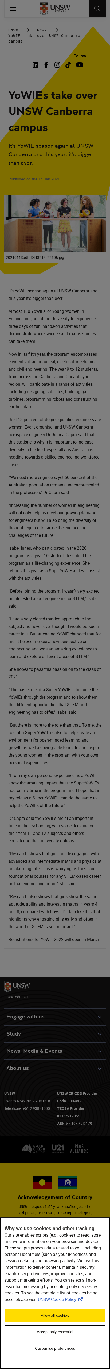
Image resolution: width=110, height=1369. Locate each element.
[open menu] (13, 8)
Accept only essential (55, 1332)
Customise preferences (55, 1348)
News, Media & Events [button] (34, 1051)
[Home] (55, 8)
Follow (79, 55)
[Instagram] (57, 65)
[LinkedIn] (36, 65)
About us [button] (17, 1068)
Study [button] (13, 1034)
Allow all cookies (55, 1315)
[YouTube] (79, 65)
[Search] (97, 8)
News (42, 29)
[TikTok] (68, 65)
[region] (55, 1293)
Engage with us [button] (25, 1017)
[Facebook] (46, 65)
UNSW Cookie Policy (61, 1299)
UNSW (13, 29)
